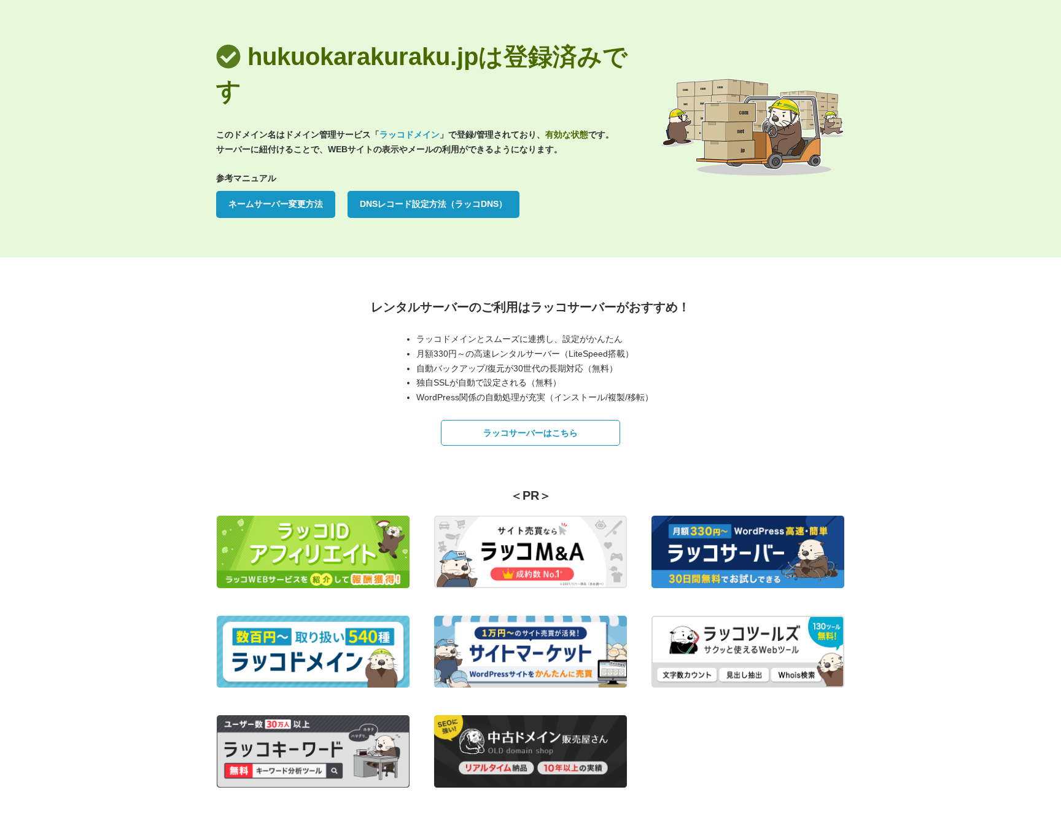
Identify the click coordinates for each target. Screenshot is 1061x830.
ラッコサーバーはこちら (530, 433)
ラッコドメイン (409, 134)
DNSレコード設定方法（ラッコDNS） (433, 204)
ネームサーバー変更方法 (275, 204)
